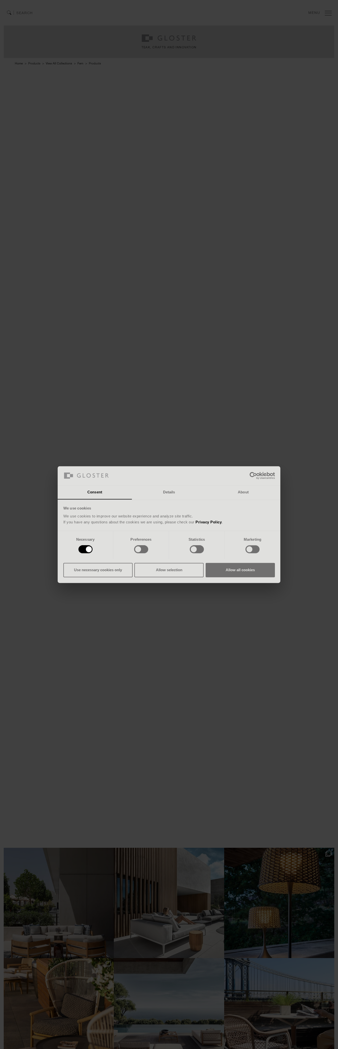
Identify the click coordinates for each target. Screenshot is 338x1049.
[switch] (141, 549)
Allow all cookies (240, 570)
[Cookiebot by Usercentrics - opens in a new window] (253, 475)
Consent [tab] (94, 492)
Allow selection (169, 570)
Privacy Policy (208, 522)
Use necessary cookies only (98, 570)
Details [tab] (169, 492)
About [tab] (243, 492)
